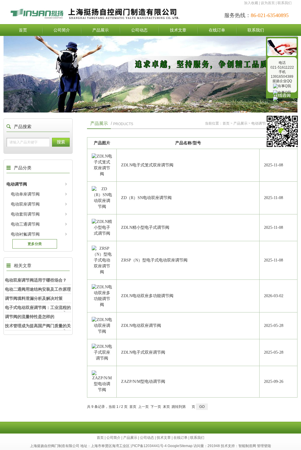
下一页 (155, 407)
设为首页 (268, 3)
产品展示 (100, 30)
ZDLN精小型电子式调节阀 (145, 227)
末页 (166, 407)
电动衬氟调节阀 (25, 234)
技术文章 (178, 30)
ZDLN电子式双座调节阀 (143, 352)
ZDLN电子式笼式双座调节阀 (147, 165)
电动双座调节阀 (25, 204)
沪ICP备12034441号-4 (149, 446)
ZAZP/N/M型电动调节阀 (143, 381)
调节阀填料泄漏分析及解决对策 (34, 298)
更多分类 (35, 244)
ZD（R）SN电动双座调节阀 (146, 198)
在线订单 (217, 30)
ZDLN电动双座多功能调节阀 (147, 296)
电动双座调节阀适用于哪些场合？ (36, 280)
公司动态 (139, 30)
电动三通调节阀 (25, 224)
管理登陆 (264, 446)
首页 (23, 30)
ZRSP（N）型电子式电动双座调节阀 (154, 260)
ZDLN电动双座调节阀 (141, 325)
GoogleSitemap (180, 446)
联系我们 (284, 3)
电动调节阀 (16, 184)
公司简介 (61, 30)
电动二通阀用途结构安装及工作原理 (38, 289)
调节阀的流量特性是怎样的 (29, 316)
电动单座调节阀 (25, 194)
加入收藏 (251, 3)
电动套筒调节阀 (25, 214)
